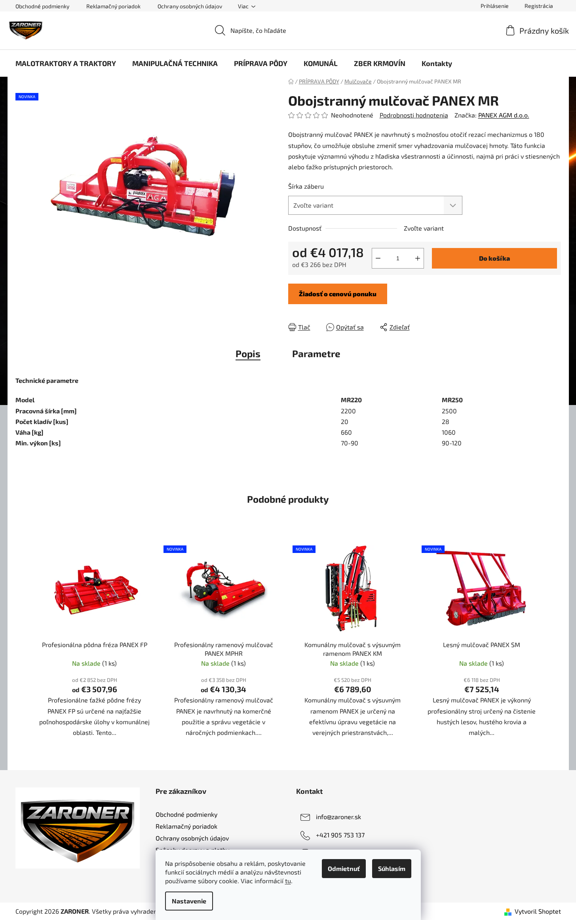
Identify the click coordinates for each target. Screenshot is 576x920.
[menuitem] (66, 63)
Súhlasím (391, 868)
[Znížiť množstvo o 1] (378, 258)
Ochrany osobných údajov (190, 6)
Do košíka (494, 258)
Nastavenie (189, 901)
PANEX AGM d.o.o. (503, 115)
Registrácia (539, 5)
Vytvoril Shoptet (538, 911)
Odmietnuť (344, 868)
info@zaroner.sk (338, 816)
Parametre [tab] (316, 353)
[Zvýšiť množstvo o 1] (418, 258)
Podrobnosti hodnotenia (414, 115)
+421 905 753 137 (340, 835)
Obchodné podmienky (42, 6)
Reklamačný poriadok (113, 6)
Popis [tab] (248, 353)
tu (288, 880)
